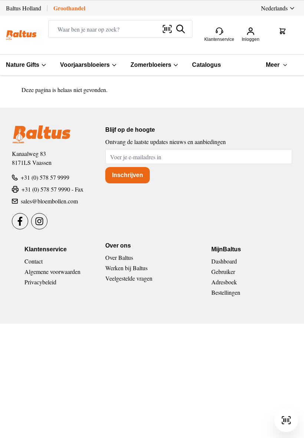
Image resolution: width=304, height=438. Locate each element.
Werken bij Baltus (126, 268)
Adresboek (224, 282)
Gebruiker (223, 271)
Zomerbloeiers (150, 65)
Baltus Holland (23, 8)
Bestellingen (225, 292)
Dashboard (224, 261)
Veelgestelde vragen (128, 278)
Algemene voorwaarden (52, 271)
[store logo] (21, 35)
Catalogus (206, 65)
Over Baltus (119, 257)
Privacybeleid (40, 282)
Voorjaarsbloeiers (85, 65)
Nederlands (274, 8)
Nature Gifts (22, 65)
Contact (33, 261)
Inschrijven (127, 175)
